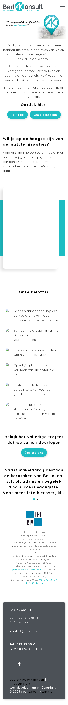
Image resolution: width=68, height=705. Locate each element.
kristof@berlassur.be (28, 631)
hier (33, 498)
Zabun (34, 691)
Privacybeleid (20, 683)
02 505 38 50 (48, 579)
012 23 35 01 (27, 644)
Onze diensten (45, 115)
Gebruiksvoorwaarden (27, 679)
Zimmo (47, 691)
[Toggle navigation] (62, 6)
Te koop (17, 115)
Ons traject (34, 452)
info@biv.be (34, 583)
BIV (34, 552)
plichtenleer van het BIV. (29, 569)
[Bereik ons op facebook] (19, 665)
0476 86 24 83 (30, 649)
